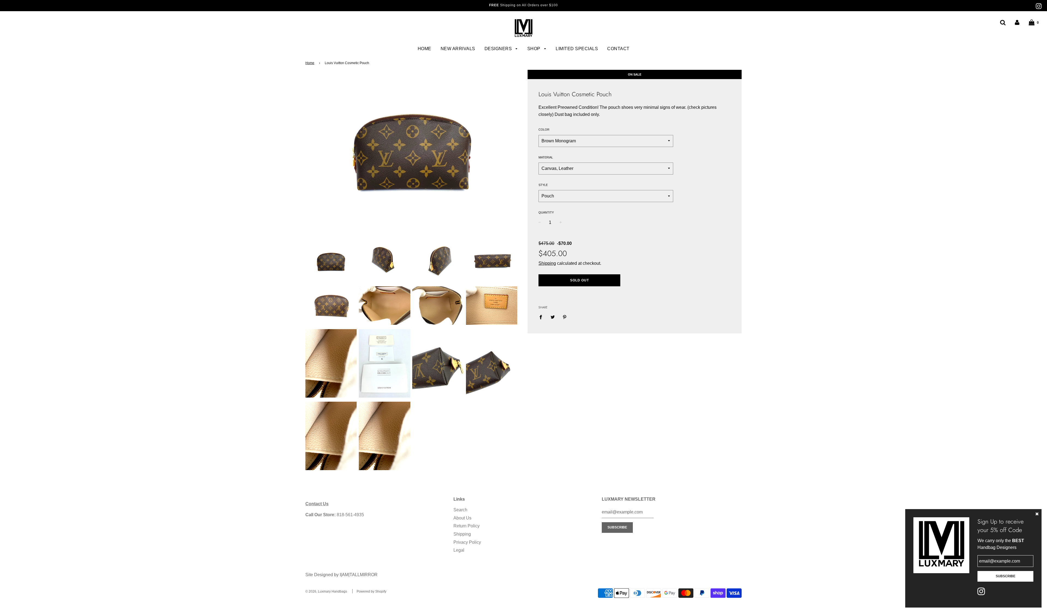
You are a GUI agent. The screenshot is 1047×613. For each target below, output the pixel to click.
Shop (534, 48)
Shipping (547, 263)
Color (543, 129)
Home (424, 48)
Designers (499, 48)
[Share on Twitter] (552, 317)
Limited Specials (577, 48)
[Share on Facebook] (542, 317)
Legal (458, 550)
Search (460, 509)
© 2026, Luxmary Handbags (326, 591)
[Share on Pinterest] (564, 317)
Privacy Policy (467, 542)
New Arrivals (458, 48)
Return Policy (466, 526)
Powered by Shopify (371, 591)
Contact (618, 48)
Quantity (546, 212)
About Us (462, 518)
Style (543, 185)
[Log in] (1017, 22)
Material (545, 157)
